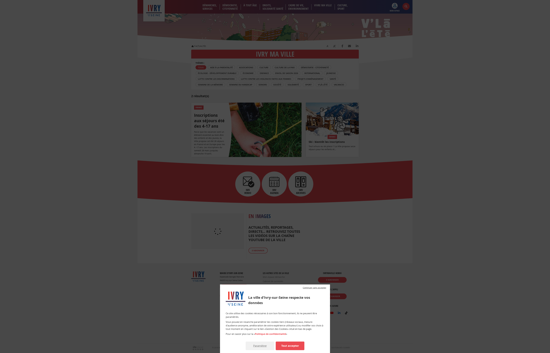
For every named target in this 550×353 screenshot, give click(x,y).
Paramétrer (260, 345)
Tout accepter (290, 346)
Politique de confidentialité (270, 334)
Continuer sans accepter (314, 288)
